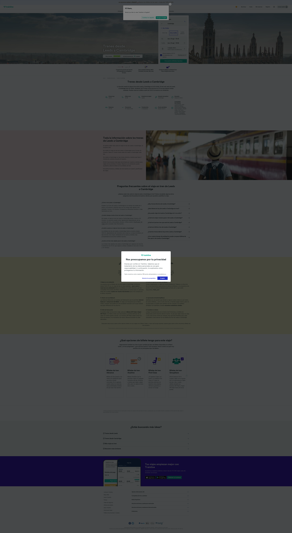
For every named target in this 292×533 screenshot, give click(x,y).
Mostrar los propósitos (149, 278)
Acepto (162, 278)
